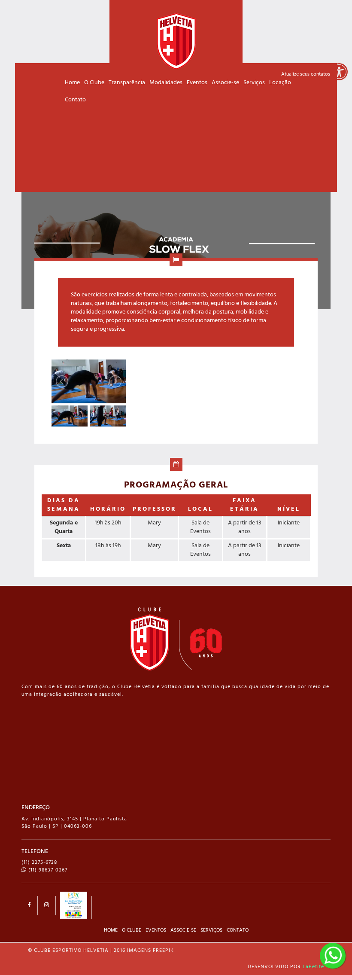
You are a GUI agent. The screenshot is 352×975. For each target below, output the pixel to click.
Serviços (254, 82)
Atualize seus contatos (305, 74)
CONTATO (238, 930)
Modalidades (165, 82)
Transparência (127, 82)
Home (72, 82)
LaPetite (313, 967)
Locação (280, 82)
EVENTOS (156, 930)
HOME (111, 930)
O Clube (94, 82)
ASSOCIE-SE (183, 930)
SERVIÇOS (211, 930)
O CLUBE (131, 930)
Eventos (197, 82)
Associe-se (225, 82)
